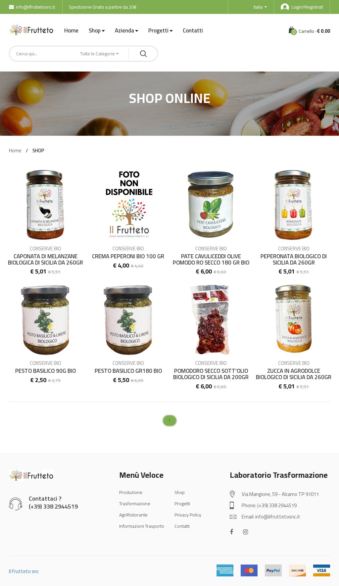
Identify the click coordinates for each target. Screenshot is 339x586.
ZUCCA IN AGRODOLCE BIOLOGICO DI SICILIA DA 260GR (293, 374)
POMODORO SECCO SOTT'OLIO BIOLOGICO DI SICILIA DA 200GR (211, 374)
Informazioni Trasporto (141, 526)
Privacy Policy (187, 515)
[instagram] (245, 531)
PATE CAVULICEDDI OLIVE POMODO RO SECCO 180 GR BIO (211, 259)
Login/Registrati (307, 7)
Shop (95, 30)
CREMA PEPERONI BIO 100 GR (128, 256)
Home (71, 30)
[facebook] (231, 531)
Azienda (124, 30)
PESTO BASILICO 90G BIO (45, 371)
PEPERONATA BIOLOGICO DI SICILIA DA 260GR (294, 259)
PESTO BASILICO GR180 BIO (128, 371)
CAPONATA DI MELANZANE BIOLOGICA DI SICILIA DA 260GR (45, 259)
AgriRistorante (133, 515)
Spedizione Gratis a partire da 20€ (102, 7)
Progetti (158, 30)
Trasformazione (134, 503)
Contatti (193, 30)
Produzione (130, 492)
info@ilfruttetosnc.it (35, 7)
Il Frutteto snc (24, 571)
